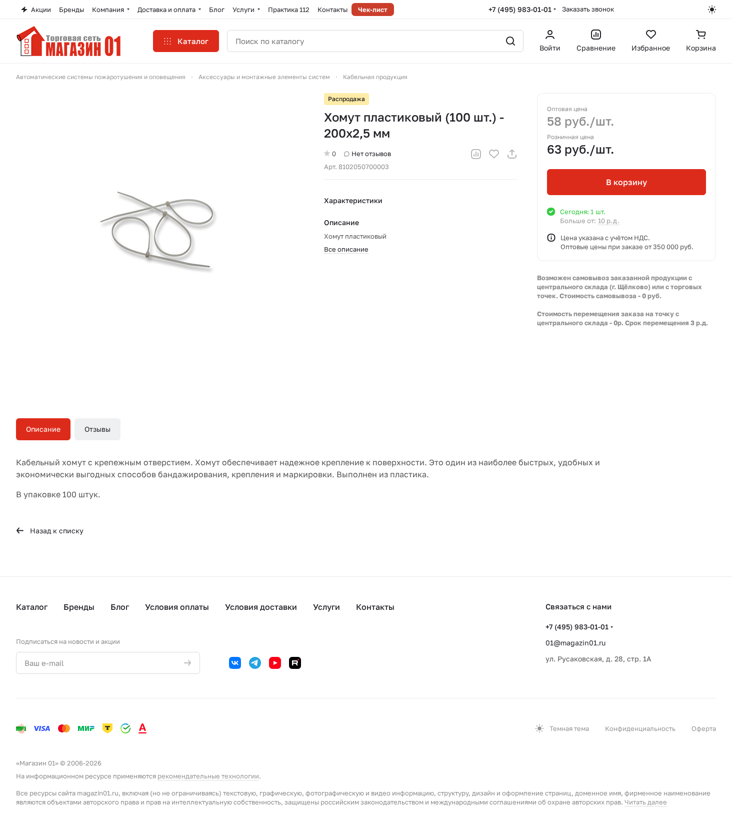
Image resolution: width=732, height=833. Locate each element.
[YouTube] (275, 663)
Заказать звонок (588, 9)
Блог (119, 607)
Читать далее (645, 802)
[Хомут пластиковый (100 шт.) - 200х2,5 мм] (160, 237)
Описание (43, 429)
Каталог (32, 607)
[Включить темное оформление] (712, 10)
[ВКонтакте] (235, 663)
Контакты (375, 607)
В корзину (626, 182)
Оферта (704, 728)
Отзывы (97, 429)
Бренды (79, 607)
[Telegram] (255, 663)
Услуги (326, 607)
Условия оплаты (177, 607)
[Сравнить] (476, 154)
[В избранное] (494, 154)
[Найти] (510, 41)
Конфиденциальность (640, 728)
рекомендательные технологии (208, 776)
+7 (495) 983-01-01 (520, 9)
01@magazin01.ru (576, 642)
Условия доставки (261, 607)
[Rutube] (295, 663)
